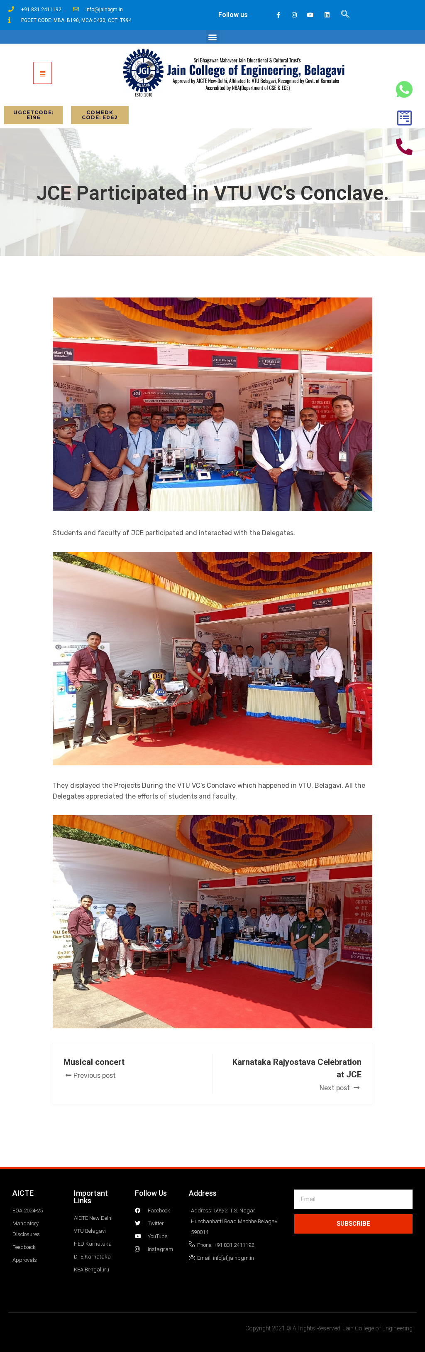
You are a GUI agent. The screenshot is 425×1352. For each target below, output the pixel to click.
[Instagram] (294, 15)
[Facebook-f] (278, 15)
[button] (213, 37)
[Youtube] (311, 15)
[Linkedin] (327, 15)
